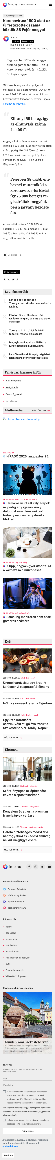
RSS (8, 963)
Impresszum (12, 939)
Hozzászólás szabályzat (18, 957)
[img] (10, 5)
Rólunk (9, 926)
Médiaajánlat (12, 945)
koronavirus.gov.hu (14, 103)
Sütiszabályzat (10, 1146)
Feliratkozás (28, 1131)
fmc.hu (14, 37)
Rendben (8, 1155)
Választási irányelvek (16, 976)
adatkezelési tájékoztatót (18, 1124)
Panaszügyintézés (15, 970)
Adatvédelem (12, 951)
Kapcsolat (11, 933)
